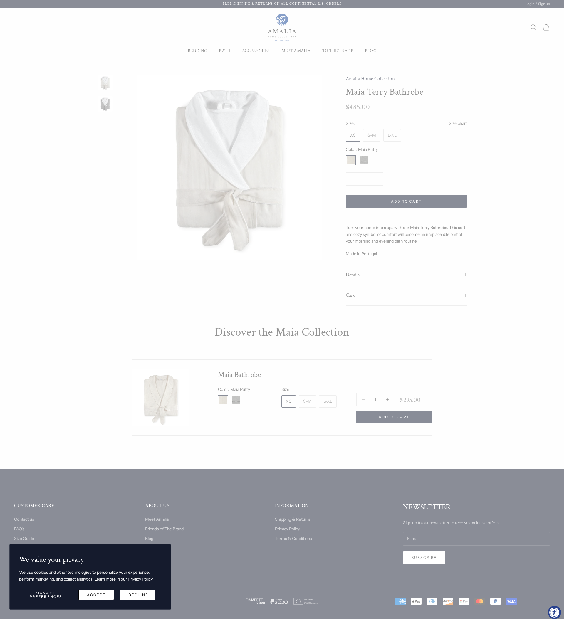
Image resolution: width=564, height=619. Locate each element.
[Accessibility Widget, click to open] (554, 612)
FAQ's (19, 528)
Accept (96, 595)
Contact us (24, 519)
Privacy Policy (287, 528)
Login (530, 3)
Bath (224, 51)
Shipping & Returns (293, 519)
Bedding (197, 51)
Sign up (544, 3)
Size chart (458, 123)
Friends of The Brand (164, 528)
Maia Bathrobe (239, 375)
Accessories (256, 51)
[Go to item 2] (105, 104)
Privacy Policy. (141, 579)
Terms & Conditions (293, 538)
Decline (138, 595)
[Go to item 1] (105, 83)
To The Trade (337, 51)
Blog (370, 51)
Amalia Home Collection (370, 78)
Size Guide (24, 538)
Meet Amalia (296, 51)
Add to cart (406, 201)
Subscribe (424, 557)
